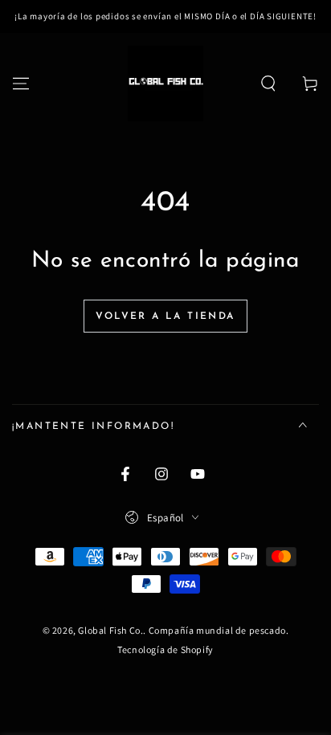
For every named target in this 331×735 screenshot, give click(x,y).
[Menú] (21, 83)
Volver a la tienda (165, 316)
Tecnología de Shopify (165, 649)
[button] (268, 83)
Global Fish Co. (110, 630)
